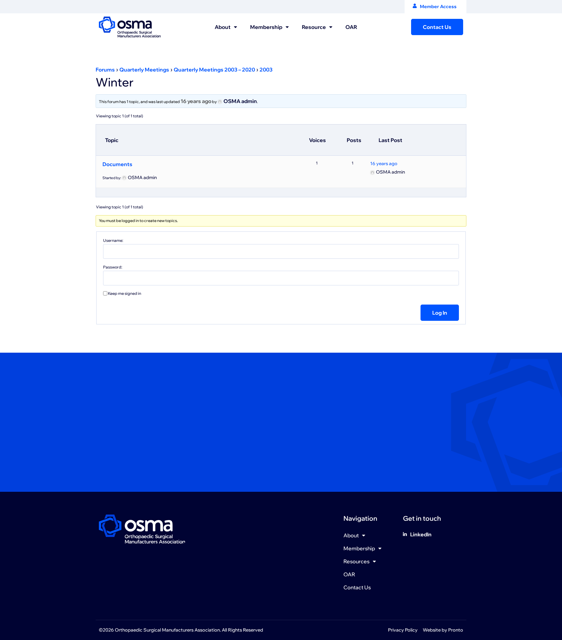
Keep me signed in (124, 293)
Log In (439, 312)
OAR (351, 27)
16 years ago (196, 101)
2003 (266, 69)
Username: (113, 240)
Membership (266, 27)
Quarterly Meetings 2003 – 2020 (214, 69)
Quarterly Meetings (144, 69)
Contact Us (357, 587)
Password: (112, 267)
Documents (117, 164)
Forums (105, 69)
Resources (356, 561)
